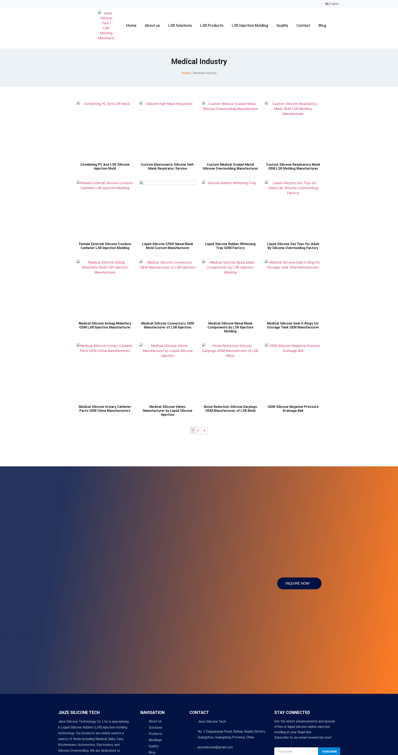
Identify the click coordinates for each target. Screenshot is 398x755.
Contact (303, 25)
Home (131, 25)
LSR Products (211, 25)
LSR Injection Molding (250, 25)
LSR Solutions (180, 25)
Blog (322, 25)
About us (152, 25)
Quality (282, 25)
